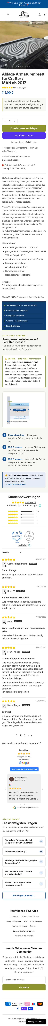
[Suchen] (8, 14)
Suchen (33, 926)
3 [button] (24, 735)
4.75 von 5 (30, 502)
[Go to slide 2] (20, 804)
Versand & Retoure (13, 921)
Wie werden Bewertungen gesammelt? (21, 743)
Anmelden (24, 987)
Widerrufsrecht (36, 921)
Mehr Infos (20, 168)
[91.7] (29, 536)
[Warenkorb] (45, 14)
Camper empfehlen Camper (24, 931)
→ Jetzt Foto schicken (15, 484)
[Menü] (3, 14)
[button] (7, 87)
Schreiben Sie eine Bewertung (24, 769)
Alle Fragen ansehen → (24, 895)
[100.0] (17, 536)
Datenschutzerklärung (30, 916)
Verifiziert (22, 545)
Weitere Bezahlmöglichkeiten (24, 142)
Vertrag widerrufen (19, 926)
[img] (8, 559)
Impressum (13, 916)
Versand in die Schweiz (24, 936)
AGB (25, 921)
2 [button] (20, 735)
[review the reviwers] (10, 785)
